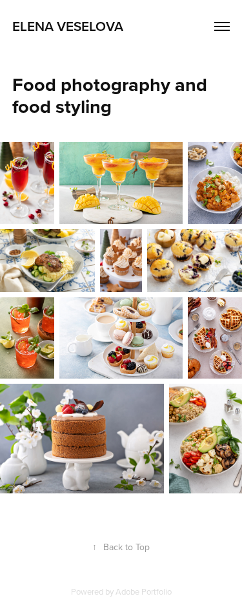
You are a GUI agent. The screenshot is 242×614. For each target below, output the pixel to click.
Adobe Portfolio (144, 591)
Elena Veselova (67, 25)
